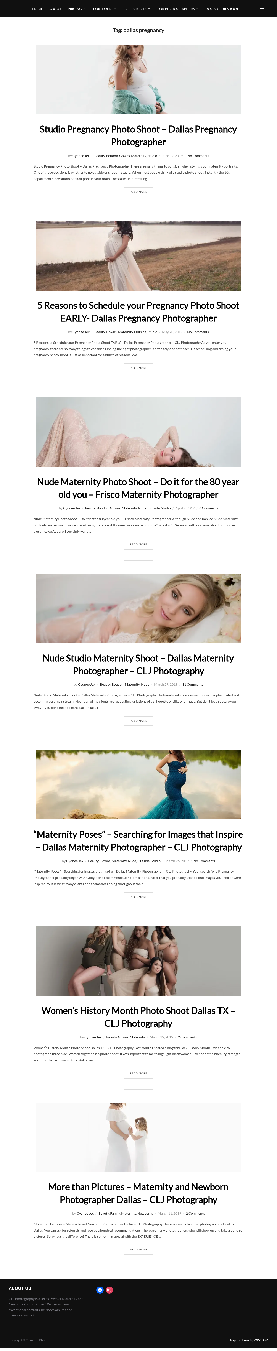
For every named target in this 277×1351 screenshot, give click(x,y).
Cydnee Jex (81, 155)
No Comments (198, 155)
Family (115, 1213)
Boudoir (112, 155)
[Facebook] (100, 1290)
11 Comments (192, 684)
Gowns (124, 155)
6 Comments (208, 508)
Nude (142, 508)
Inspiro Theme (239, 1340)
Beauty (99, 155)
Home (37, 9)
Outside (140, 332)
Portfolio (103, 9)
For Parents (135, 9)
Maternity (138, 155)
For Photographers (176, 9)
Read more (141, 192)
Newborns (145, 1213)
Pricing (75, 9)
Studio (152, 155)
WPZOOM (261, 1340)
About (55, 9)
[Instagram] (109, 1290)
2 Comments (187, 1037)
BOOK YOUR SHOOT (222, 9)
